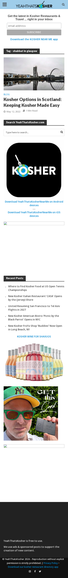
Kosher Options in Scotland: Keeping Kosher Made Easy (33, 102)
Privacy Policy (51, 563)
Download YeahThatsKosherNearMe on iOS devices (34, 214)
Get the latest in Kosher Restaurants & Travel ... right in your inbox (34, 17)
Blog (7, 94)
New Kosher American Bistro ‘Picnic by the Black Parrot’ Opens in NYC (33, 317)
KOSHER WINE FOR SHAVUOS (34, 336)
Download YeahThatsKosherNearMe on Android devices (34, 203)
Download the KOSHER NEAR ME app (34, 39)
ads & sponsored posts (27, 546)
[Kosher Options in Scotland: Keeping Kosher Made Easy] (34, 73)
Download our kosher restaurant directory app (33, 566)
